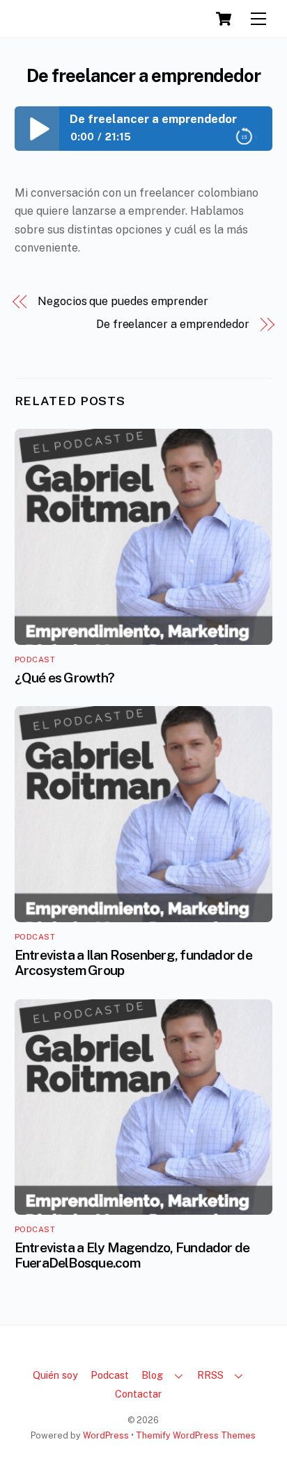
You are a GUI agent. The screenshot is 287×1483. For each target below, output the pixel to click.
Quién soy (55, 1375)
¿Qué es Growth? (64, 677)
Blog (152, 1375)
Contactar (138, 1394)
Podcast (35, 659)
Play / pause (37, 128)
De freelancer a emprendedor (143, 75)
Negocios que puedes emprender (123, 301)
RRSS (210, 1375)
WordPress (106, 1435)
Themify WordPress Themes (196, 1435)
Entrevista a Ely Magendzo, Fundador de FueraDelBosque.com (132, 1255)
